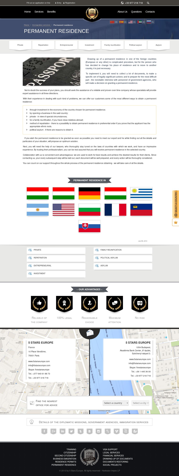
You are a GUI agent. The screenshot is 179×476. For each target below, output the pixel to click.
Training (71, 449)
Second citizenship (65, 455)
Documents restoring (115, 461)
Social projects (112, 464)
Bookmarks (175, 222)
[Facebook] (44, 431)
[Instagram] (99, 431)
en (134, 22)
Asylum (159, 45)
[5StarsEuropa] (92, 14)
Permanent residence (63, 464)
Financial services (113, 455)
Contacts (150, 11)
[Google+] (53, 431)
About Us (122, 11)
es (125, 22)
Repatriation (43, 45)
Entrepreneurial (66, 45)
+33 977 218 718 (134, 2)
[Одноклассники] (80, 431)
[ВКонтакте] (90, 431)
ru (153, 22)
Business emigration (64, 458)
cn (116, 22)
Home (27, 11)
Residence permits (65, 461)
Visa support (110, 449)
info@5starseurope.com (140, 363)
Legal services (111, 452)
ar (143, 22)
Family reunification (112, 45)
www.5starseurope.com (140, 359)
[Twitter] (71, 431)
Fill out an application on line (38, 2)
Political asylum (135, 45)
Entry (59, 2)
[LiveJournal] (108, 431)
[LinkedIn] (62, 431)
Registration (70, 2)
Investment (89, 45)
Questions (136, 11)
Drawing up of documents (118, 458)
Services (38, 11)
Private (20, 45)
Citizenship (70, 452)
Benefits (51, 11)
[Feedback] (89, 334)
